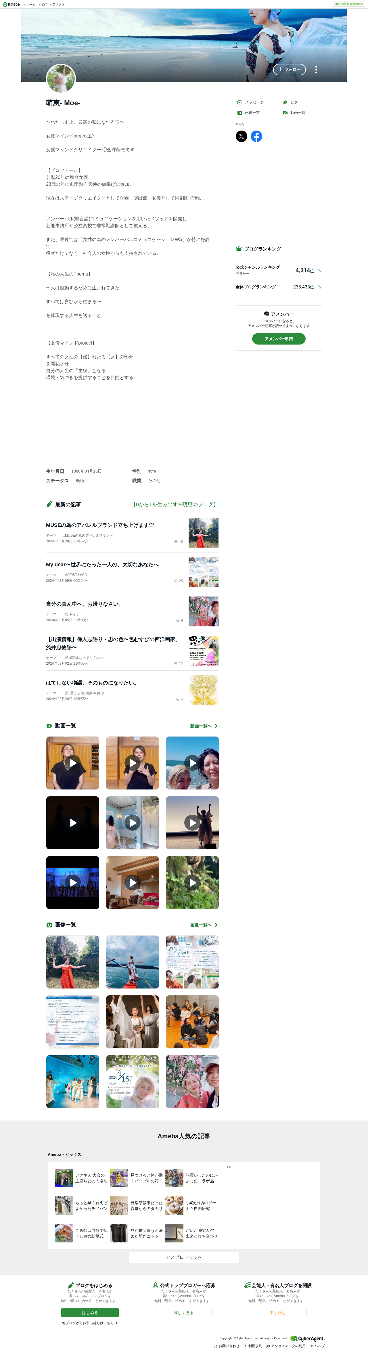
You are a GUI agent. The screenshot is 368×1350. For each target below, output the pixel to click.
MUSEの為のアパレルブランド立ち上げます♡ (100, 525)
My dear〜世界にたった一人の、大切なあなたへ (102, 564)
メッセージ (254, 102)
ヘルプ (320, 1345)
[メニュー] (316, 70)
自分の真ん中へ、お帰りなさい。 (85, 604)
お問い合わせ (229, 1345)
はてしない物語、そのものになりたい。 (92, 683)
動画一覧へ (201, 725)
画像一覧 (252, 112)
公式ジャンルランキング (258, 267)
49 (181, 542)
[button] (289, 69)
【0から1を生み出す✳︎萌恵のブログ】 (174, 504)
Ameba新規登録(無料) (348, 4)
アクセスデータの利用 (288, 1345)
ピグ (294, 102)
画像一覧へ (201, 924)
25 (181, 581)
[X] (241, 136)
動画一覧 (297, 112)
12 (181, 664)
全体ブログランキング (256, 286)
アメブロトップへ (184, 1257)
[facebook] (256, 136)
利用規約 (255, 1345)
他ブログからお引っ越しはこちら (88, 1323)
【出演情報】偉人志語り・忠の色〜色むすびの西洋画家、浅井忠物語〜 (113, 643)
